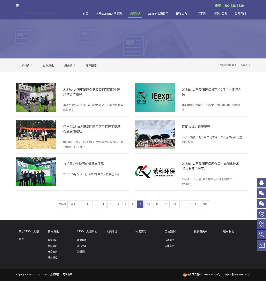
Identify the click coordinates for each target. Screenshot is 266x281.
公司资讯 (26, 65)
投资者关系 (220, 13)
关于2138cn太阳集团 (109, 13)
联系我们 (240, 13)
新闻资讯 (134, 13)
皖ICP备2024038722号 (237, 274)
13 (174, 204)
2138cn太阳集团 (158, 13)
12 (165, 204)
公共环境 (111, 231)
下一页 (193, 204)
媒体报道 (91, 65)
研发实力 (181, 13)
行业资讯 (48, 65)
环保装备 (81, 240)
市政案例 (169, 240)
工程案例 (200, 13)
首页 (85, 13)
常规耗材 (81, 251)
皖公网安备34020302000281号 (203, 274)
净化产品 (81, 246)
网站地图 (67, 274)
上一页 (85, 204)
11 (157, 204)
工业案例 (169, 246)
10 (148, 204)
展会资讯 (69, 65)
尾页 (205, 204)
